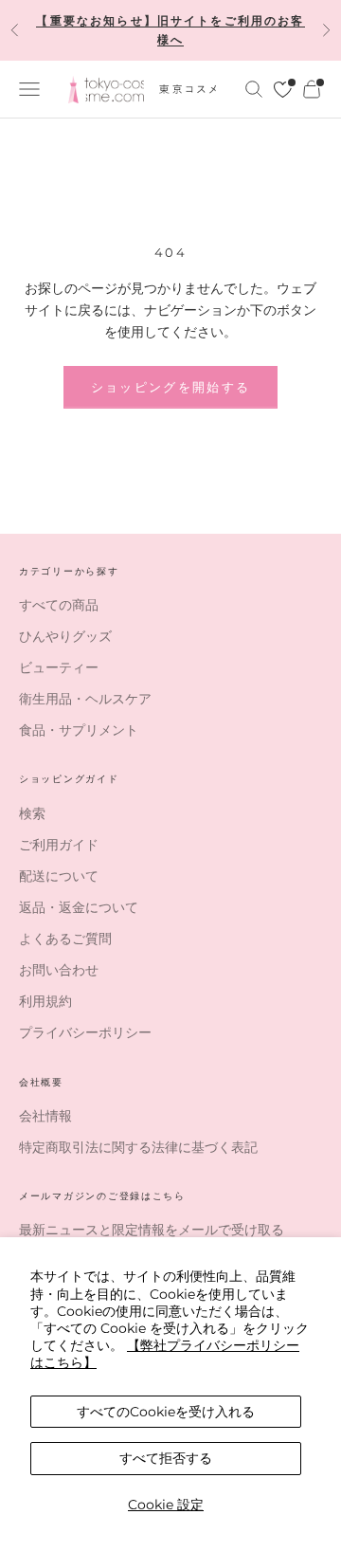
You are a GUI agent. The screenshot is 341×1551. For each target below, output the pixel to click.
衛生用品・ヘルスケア (85, 698)
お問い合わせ (59, 969)
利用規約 (45, 1001)
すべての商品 (59, 604)
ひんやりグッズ (65, 636)
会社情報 (45, 1115)
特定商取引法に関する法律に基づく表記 (138, 1147)
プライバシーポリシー (85, 1032)
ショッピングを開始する (171, 386)
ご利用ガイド (59, 844)
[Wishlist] (283, 89)
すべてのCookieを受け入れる (166, 1411)
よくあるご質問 (65, 938)
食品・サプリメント (78, 730)
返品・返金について (78, 907)
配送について (59, 876)
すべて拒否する (165, 1458)
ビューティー (59, 667)
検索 (32, 813)
